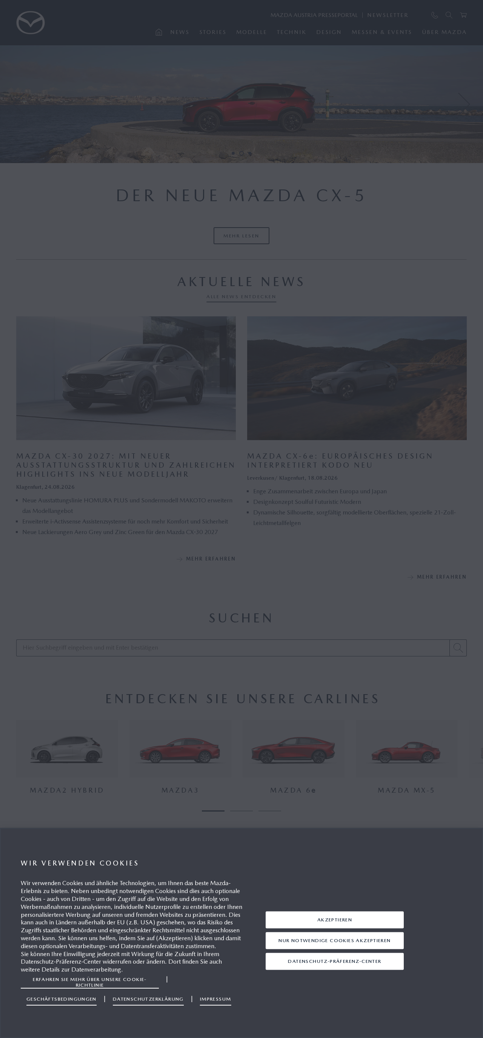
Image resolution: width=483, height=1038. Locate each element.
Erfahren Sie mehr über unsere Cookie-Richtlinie (90, 981)
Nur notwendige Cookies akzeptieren (334, 940)
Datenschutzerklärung (148, 999)
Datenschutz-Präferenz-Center (334, 961)
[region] (241, 933)
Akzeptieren (334, 919)
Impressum (215, 999)
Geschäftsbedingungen (61, 999)
